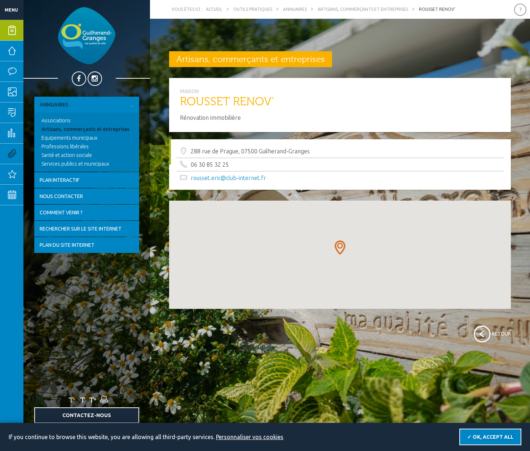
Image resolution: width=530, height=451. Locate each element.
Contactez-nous (86, 415)
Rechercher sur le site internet (81, 229)
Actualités (34, 174)
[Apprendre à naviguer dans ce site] (520, 10)
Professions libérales (65, 146)
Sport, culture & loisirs (34, 112)
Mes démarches (34, 30)
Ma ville (34, 92)
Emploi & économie (34, 133)
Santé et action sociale (66, 155)
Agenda (34, 195)
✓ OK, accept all (490, 437)
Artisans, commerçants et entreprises (85, 129)
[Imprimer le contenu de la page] (103, 400)
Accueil (214, 9)
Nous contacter (61, 196)
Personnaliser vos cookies (249, 437)
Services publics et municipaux (75, 164)
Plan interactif (59, 180)
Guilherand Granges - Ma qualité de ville (86, 35)
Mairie (33, 51)
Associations (56, 120)
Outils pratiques (34, 153)
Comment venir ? (61, 212)
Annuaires (54, 105)
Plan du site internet (67, 245)
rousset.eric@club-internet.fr (228, 178)
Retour (501, 334)
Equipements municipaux (69, 138)
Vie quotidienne (34, 71)
